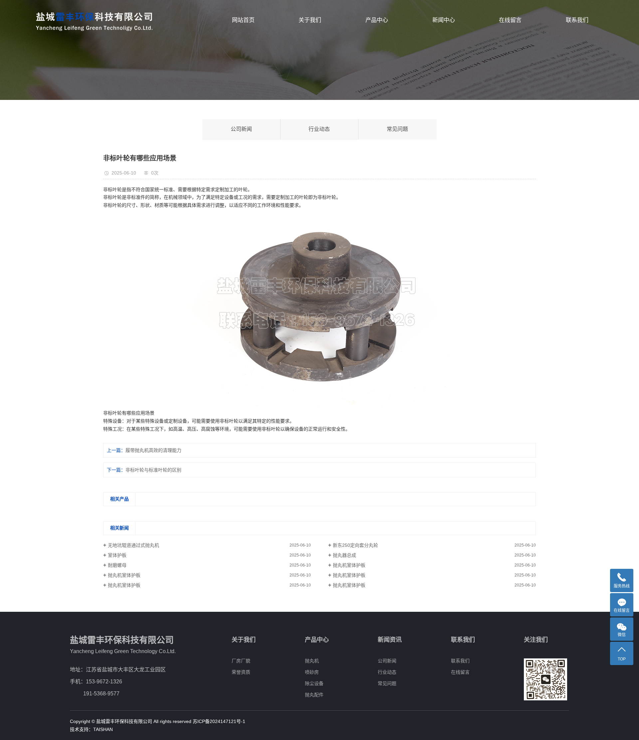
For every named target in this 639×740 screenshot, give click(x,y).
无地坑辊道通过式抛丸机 (133, 545)
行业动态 (319, 129)
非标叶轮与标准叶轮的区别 (153, 470)
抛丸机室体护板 (349, 565)
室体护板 (117, 555)
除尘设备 (314, 683)
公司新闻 (241, 129)
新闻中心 (443, 20)
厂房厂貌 (241, 660)
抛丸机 (312, 660)
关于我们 (310, 20)
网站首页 (243, 20)
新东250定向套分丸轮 (355, 545)
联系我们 (577, 20)
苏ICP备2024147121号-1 (219, 721)
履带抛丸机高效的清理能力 (153, 450)
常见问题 (397, 129)
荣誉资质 (241, 672)
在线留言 (510, 20)
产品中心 (376, 20)
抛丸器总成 (344, 555)
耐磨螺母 (117, 565)
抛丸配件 (314, 694)
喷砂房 (312, 672)
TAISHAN (103, 729)
